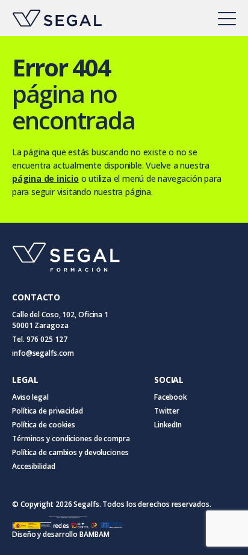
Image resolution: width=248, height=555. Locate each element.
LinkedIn (168, 425)
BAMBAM (94, 534)
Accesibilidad (33, 466)
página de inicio (45, 178)
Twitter (166, 411)
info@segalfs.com (42, 353)
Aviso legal (30, 397)
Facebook (170, 397)
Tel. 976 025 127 (39, 339)
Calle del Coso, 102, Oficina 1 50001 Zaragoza (60, 319)
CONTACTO (36, 297)
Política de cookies (43, 425)
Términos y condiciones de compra (71, 438)
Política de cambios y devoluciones (70, 452)
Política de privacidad (47, 411)
